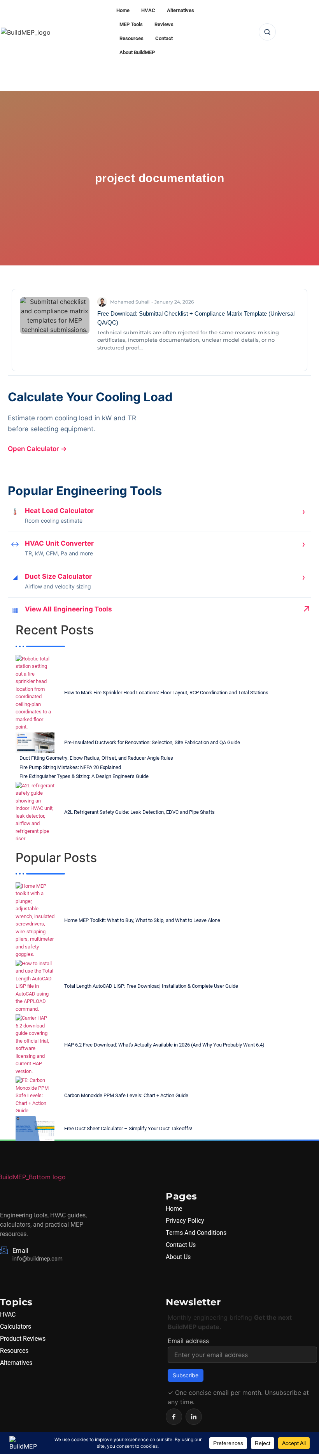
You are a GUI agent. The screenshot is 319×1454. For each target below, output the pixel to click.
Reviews (164, 24)
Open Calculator (37, 449)
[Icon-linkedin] (194, 1416)
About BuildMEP (137, 52)
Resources (131, 38)
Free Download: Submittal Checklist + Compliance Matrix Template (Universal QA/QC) (195, 318)
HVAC (148, 10)
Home (123, 10)
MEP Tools (131, 24)
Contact (164, 38)
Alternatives (180, 10)
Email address (188, 1341)
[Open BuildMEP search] (267, 31)
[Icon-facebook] (174, 1416)
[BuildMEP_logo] (26, 32)
